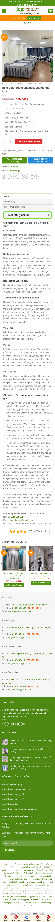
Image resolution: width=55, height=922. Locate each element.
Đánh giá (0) (9, 202)
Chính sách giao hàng (14, 207)
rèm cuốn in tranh (15, 870)
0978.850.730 (33, 660)
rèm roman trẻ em (41, 888)
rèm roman (27, 888)
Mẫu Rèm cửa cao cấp (12, 784)
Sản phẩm (19, 84)
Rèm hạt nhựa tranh (16, 882)
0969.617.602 (33, 686)
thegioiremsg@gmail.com (21, 520)
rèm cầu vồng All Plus (21, 873)
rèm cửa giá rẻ (45, 876)
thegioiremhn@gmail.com (19, 637)
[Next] (53, 569)
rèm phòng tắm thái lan (12, 888)
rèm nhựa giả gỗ (9, 885)
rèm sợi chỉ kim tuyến (33, 894)
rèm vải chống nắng (23, 897)
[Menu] (4, 11)
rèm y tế (36, 903)
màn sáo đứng (38, 864)
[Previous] (2, 569)
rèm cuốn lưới (29, 870)
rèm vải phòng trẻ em (22, 903)
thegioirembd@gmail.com (19, 663)
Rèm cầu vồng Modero (13, 876)
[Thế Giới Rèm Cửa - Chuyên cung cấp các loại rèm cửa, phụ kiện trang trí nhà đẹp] (27, 11)
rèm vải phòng (19, 900)
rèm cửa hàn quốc (11, 879)
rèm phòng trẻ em (25, 885)
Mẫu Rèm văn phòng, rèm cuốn (16, 789)
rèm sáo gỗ (20, 891)
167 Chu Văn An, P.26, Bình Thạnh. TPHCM (29, 605)
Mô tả (6, 196)
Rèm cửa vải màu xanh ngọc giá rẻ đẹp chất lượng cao (14, 575)
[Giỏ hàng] (50, 11)
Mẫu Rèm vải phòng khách (14, 794)
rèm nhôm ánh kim (44, 882)
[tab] (27, 196)
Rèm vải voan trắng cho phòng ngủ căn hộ (41, 574)
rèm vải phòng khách (34, 900)
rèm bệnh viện (41, 867)
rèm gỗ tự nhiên (37, 879)
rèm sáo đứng (18, 894)
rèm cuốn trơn (42, 870)
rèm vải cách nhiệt (39, 897)
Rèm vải (30, 84)
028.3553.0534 (19, 608)
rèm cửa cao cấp (30, 876)
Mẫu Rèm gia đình (10, 804)
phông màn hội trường (24, 867)
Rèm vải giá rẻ (44, 84)
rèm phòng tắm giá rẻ (43, 885)
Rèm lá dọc (30, 882)
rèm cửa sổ (24, 879)
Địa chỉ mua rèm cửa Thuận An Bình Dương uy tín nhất (31, 741)
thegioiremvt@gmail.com (19, 690)
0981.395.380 (33, 634)
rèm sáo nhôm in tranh (35, 891)
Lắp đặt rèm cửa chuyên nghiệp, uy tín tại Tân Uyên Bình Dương (30, 767)
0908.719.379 (34, 608)
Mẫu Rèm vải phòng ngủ (13, 799)
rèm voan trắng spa (13, 171)
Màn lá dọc (7, 864)
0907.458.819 (18, 660)
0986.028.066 (18, 686)
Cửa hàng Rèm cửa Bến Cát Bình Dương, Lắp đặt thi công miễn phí (31, 758)
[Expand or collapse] (48, 215)
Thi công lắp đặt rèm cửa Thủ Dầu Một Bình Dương (29, 750)
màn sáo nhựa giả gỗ (22, 864)
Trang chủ (7, 84)
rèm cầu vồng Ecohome (41, 873)
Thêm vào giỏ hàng (28, 141)
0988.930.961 (18, 634)
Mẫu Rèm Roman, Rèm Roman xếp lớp (20, 809)
